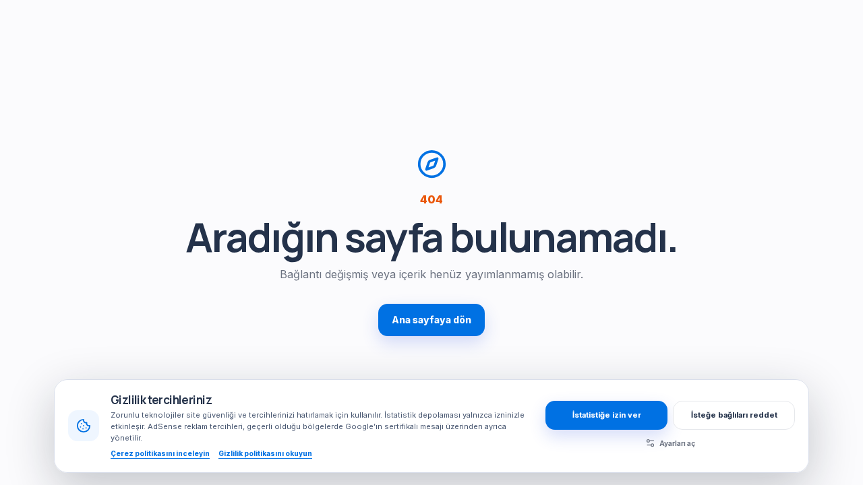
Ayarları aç (677, 443)
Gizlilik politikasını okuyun (265, 453)
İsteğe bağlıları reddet (734, 415)
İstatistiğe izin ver (606, 415)
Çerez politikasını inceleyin (160, 453)
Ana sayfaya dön (431, 319)
